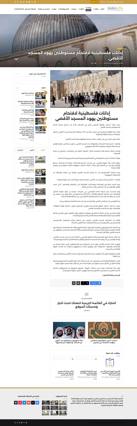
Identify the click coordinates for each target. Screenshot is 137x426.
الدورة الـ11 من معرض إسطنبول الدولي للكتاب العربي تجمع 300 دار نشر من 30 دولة (66, 2)
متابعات (105, 18)
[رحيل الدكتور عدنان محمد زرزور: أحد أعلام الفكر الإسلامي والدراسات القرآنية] (40, 180)
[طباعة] (74, 283)
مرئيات (74, 9)
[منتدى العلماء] (115, 9)
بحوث (54, 9)
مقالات (81, 9)
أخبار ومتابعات (112, 18)
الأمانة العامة (19, 9)
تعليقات (20, 150)
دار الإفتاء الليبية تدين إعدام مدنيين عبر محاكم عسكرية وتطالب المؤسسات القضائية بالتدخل (26, 161)
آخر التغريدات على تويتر (37, 74)
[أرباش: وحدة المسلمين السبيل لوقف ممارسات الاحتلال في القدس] (63, 364)
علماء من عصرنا (44, 9)
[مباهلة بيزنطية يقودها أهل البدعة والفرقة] (40, 104)
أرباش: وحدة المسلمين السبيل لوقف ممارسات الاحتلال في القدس (66, 373)
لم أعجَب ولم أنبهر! (28, 93)
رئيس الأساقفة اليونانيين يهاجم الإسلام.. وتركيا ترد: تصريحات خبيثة (88, 373)
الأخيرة (43, 150)
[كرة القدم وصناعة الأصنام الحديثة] (40, 112)
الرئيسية (119, 18)
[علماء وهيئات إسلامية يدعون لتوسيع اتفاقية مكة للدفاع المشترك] (63, 413)
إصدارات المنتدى (30, 9)
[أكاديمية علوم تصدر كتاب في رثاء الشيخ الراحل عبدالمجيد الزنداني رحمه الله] (110, 364)
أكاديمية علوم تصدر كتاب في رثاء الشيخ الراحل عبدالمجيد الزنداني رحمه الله (110, 373)
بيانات (96, 9)
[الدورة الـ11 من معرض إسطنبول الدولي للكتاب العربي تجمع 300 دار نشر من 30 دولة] (40, 202)
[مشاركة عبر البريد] (78, 283)
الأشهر (32, 150)
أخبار (102, 9)
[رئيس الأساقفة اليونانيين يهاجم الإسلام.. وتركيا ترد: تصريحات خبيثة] (86, 364)
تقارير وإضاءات (64, 9)
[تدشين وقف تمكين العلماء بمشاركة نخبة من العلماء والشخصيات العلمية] (46, 408)
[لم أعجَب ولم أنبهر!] (40, 95)
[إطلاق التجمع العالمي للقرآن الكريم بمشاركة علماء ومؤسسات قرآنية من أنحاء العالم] (40, 191)
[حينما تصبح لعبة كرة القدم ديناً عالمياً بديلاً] (40, 121)
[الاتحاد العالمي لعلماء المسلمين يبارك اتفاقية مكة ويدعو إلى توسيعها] (55, 413)
